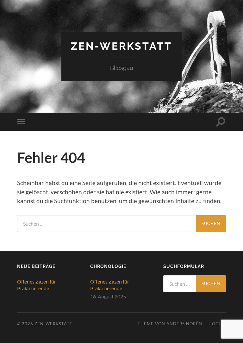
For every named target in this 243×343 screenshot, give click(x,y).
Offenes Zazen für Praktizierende (36, 284)
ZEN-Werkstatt (121, 46)
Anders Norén (184, 323)
